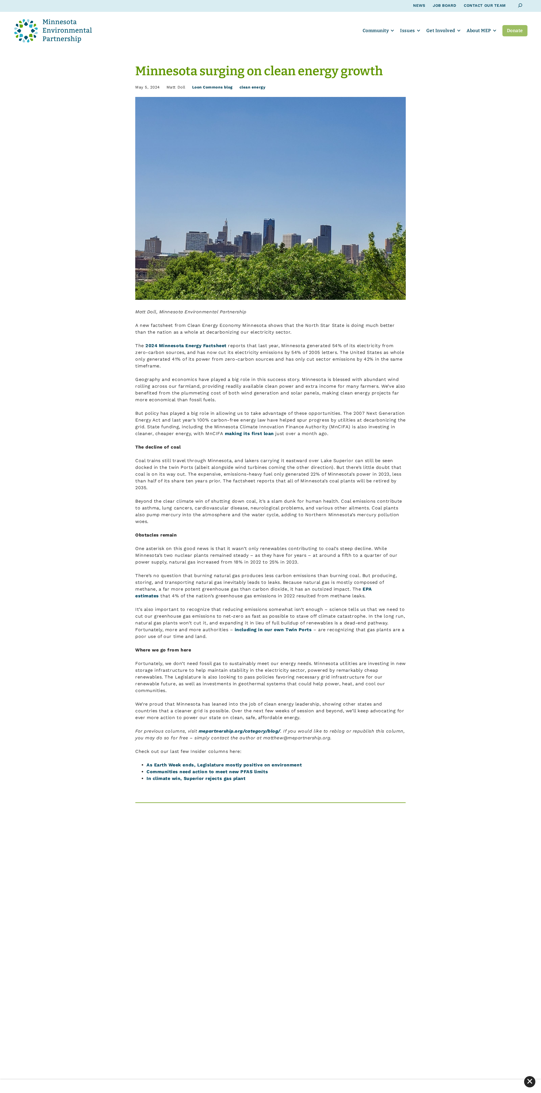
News (419, 5)
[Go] (520, 5)
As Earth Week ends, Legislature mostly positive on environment (224, 765)
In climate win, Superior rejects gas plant (196, 778)
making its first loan (249, 433)
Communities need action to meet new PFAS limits (207, 771)
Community (376, 30)
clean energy (252, 87)
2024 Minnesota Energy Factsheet (186, 345)
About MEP (479, 30)
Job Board (444, 5)
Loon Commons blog (212, 87)
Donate (515, 30)
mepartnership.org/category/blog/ (239, 731)
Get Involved (440, 30)
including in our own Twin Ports (273, 629)
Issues (407, 30)
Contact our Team (485, 5)
